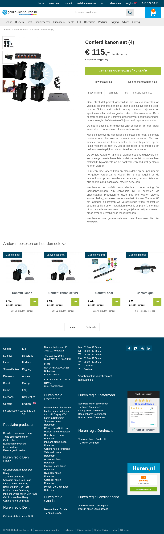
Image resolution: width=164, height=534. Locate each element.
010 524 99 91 (63, 359)
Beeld (70, 22)
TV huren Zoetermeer (89, 407)
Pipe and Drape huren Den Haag (20, 493)
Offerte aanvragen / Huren (121, 70)
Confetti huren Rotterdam (57, 448)
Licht (29, 22)
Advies (125, 22)
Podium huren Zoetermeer (92, 417)
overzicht (92, 222)
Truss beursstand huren (15, 436)
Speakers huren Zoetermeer (93, 403)
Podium (102, 22)
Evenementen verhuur (14, 443)
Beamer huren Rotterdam (57, 407)
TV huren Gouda (53, 513)
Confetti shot (104, 293)
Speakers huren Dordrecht (92, 439)
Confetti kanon (22, 293)
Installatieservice (86, 3)
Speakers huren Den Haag (17, 480)
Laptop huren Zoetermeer (91, 410)
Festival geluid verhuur (15, 450)
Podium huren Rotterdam (57, 431)
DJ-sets (19, 22)
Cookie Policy (101, 530)
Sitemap (124, 530)
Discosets (59, 22)
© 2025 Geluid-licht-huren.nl (17, 530)
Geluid (8, 22)
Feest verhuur (10, 447)
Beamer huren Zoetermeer (92, 414)
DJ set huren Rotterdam (56, 428)
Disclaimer (68, 530)
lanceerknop (112, 171)
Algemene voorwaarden (47, 530)
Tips (125, 92)
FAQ (102, 3)
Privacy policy (84, 530)
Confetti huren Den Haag (16, 500)
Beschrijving (95, 92)
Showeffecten (42, 22)
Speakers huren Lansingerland (94, 505)
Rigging (114, 22)
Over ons (54, 3)
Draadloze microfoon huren (17, 433)
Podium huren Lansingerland (93, 508)
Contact (68, 3)
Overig (136, 22)
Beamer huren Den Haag (16, 486)
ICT (79, 22)
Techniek (112, 92)
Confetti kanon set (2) (63, 293)
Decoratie (89, 22)
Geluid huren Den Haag (15, 497)
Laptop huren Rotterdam (57, 411)
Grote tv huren (10, 440)
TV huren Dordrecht (88, 442)
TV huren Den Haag (13, 476)
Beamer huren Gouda (55, 509)
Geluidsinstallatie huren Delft (18, 516)
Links (114, 530)
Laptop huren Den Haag (15, 483)
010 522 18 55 (150, 3)
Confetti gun (145, 293)
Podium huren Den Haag (16, 490)
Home (41, 3)
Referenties (115, 3)
